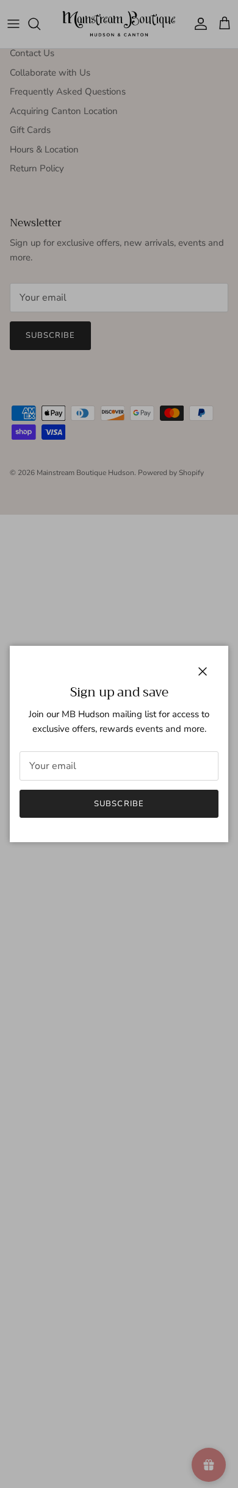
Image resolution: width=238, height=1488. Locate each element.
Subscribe (118, 803)
